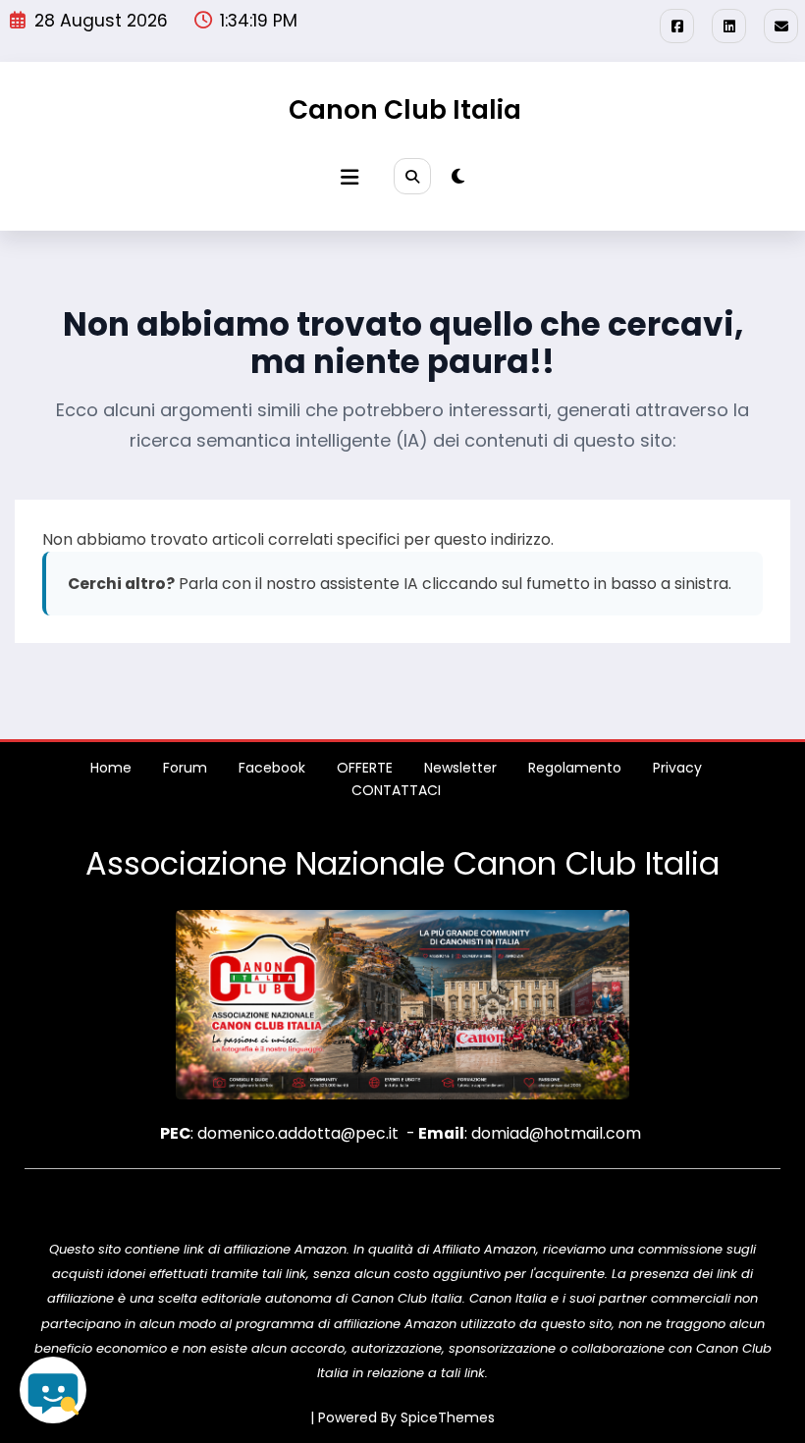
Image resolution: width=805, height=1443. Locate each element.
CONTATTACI (396, 790)
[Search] (412, 176)
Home (111, 767)
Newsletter (460, 767)
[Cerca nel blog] (53, 1390)
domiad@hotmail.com (556, 1133)
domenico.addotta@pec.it (298, 1133)
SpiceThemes (448, 1417)
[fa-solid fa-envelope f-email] (781, 26)
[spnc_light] (458, 176)
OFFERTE (365, 767)
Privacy (677, 767)
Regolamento (574, 767)
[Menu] (349, 177)
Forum (185, 767)
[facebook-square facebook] (677, 26)
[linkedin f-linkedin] (729, 26)
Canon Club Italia (405, 109)
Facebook (272, 767)
